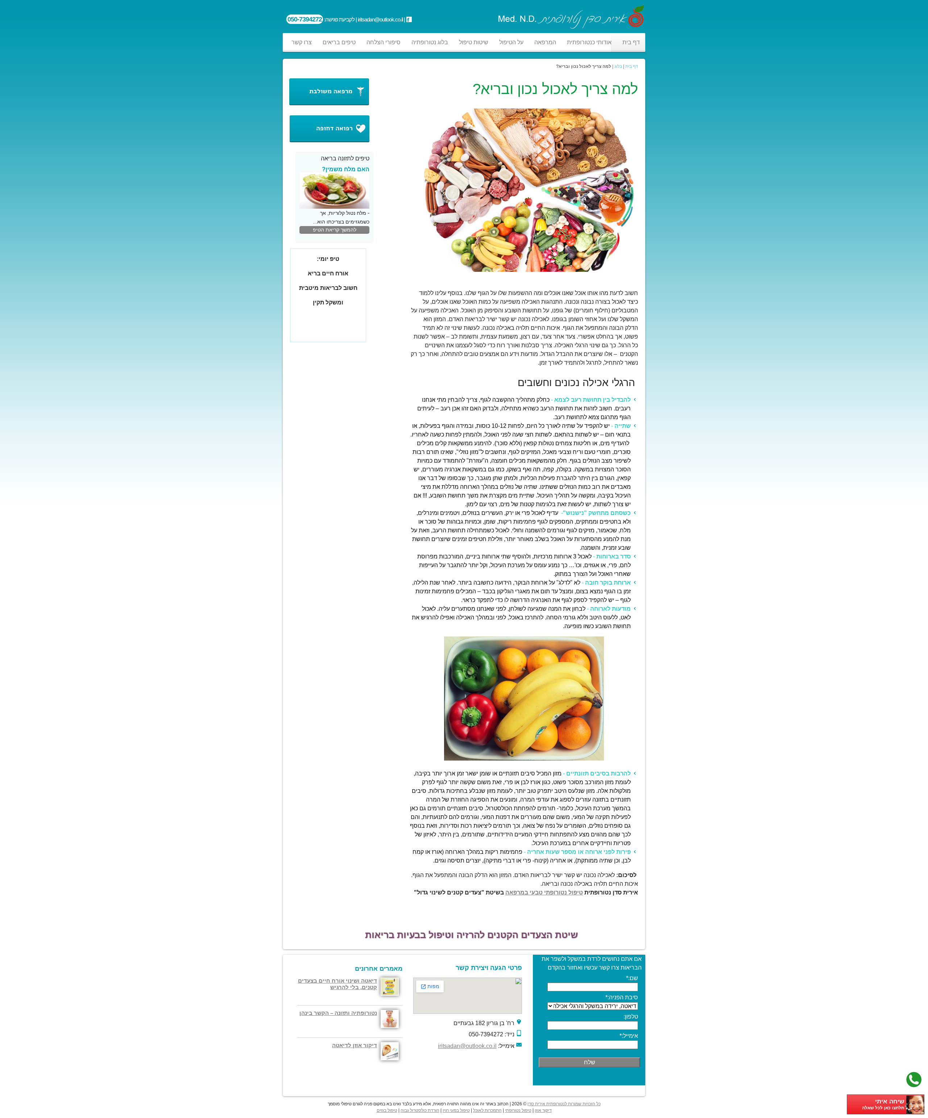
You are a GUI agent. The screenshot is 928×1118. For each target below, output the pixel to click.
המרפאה (545, 42)
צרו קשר (301, 42)
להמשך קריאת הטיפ (334, 230)
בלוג (618, 66)
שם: (632, 978)
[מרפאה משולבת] (329, 104)
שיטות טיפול (473, 42)
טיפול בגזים (387, 1110)
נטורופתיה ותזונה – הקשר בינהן (338, 1013)
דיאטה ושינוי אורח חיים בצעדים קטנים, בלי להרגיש (337, 984)
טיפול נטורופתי (518, 1110)
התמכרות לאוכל (487, 1110)
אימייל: (629, 1036)
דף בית (631, 42)
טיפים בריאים (339, 42)
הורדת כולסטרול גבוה (420, 1110)
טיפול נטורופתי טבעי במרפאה (544, 892)
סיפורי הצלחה (383, 42)
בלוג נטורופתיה (429, 42)
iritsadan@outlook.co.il (467, 1046)
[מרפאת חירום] (329, 142)
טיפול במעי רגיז (456, 1110)
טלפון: (631, 1016)
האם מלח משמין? (345, 169)
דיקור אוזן (543, 1110)
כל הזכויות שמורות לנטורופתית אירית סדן (564, 1103)
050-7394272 (304, 19)
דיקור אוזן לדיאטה (354, 1045)
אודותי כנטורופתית (589, 42)
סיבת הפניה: (621, 997)
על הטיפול (511, 42)
